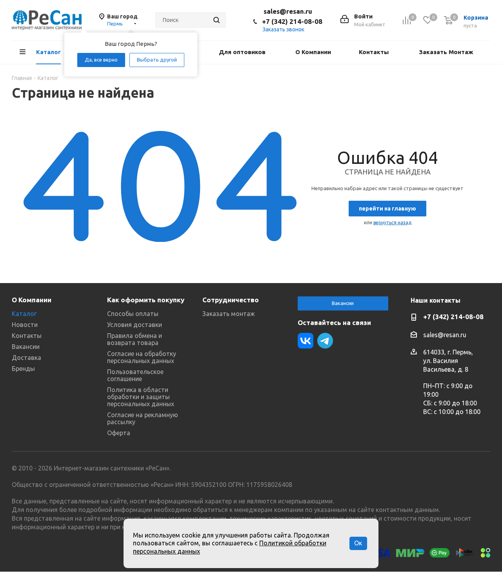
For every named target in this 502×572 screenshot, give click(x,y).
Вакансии (26, 346)
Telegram (325, 341)
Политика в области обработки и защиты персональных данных (140, 396)
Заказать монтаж (228, 313)
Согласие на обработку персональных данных (141, 357)
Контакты (27, 335)
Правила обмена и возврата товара (134, 339)
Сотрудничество (230, 299)
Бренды (23, 368)
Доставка (26, 357)
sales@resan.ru (288, 11)
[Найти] (216, 20)
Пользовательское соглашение (135, 375)
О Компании (31, 299)
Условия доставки (134, 324)
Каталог (24, 313)
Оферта (118, 432)
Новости (25, 324)
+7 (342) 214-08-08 (292, 21)
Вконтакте (305, 341)
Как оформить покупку (145, 299)
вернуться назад (392, 222)
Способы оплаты (132, 313)
